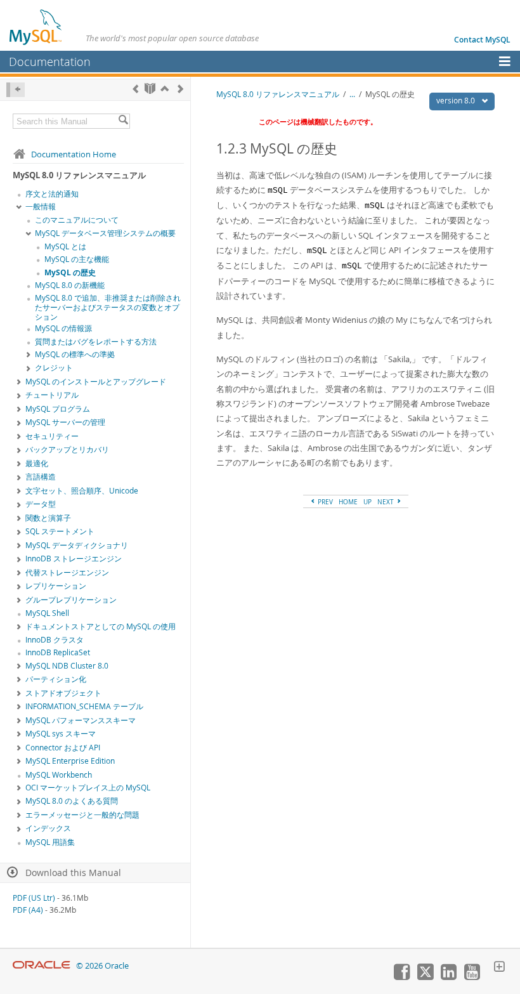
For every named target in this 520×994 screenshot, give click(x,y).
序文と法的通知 (52, 193)
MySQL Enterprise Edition (70, 760)
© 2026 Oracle (102, 965)
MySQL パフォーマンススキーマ (80, 720)
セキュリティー (52, 436)
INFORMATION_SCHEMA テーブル (84, 706)
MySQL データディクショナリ (76, 545)
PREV (324, 501)
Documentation (50, 61)
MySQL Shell (47, 613)
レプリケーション (55, 585)
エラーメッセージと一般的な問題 (82, 814)
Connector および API (62, 747)
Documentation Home (73, 154)
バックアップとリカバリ (67, 449)
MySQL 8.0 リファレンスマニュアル (277, 94)
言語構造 (40, 476)
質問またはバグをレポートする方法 (96, 341)
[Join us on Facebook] (401, 976)
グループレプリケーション (71, 599)
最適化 (36, 463)
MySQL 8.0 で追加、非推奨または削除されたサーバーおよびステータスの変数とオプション (108, 307)
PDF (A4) (28, 910)
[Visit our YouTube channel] (472, 976)
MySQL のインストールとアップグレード (95, 381)
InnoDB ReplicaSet (57, 652)
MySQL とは (65, 246)
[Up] (164, 88)
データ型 (40, 504)
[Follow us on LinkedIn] (448, 976)
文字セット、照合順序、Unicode (81, 490)
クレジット (54, 367)
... (352, 94)
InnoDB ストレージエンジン (73, 558)
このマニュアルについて (77, 219)
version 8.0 (456, 100)
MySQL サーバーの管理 (65, 422)
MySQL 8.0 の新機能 (70, 285)
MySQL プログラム (57, 408)
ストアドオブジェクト (63, 693)
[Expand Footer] (499, 968)
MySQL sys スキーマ (60, 733)
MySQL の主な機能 (76, 259)
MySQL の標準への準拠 (75, 354)
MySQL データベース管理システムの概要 (105, 233)
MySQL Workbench (58, 774)
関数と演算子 (48, 518)
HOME (348, 501)
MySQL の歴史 (70, 272)
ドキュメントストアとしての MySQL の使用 (100, 626)
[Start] (150, 88)
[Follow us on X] (425, 976)
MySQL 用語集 (50, 842)
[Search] (123, 121)
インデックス (48, 828)
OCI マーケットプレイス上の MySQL (87, 787)
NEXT (386, 501)
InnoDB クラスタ (54, 639)
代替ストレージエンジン (67, 572)
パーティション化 (55, 679)
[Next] (180, 88)
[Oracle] (41, 965)
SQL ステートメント (59, 531)
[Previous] (135, 88)
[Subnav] (19, 207)
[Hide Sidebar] (15, 89)
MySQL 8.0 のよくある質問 (71, 800)
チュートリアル (52, 394)
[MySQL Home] (36, 27)
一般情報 (40, 206)
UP (367, 501)
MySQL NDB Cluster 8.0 (66, 665)
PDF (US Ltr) (34, 898)
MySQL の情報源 (63, 328)
